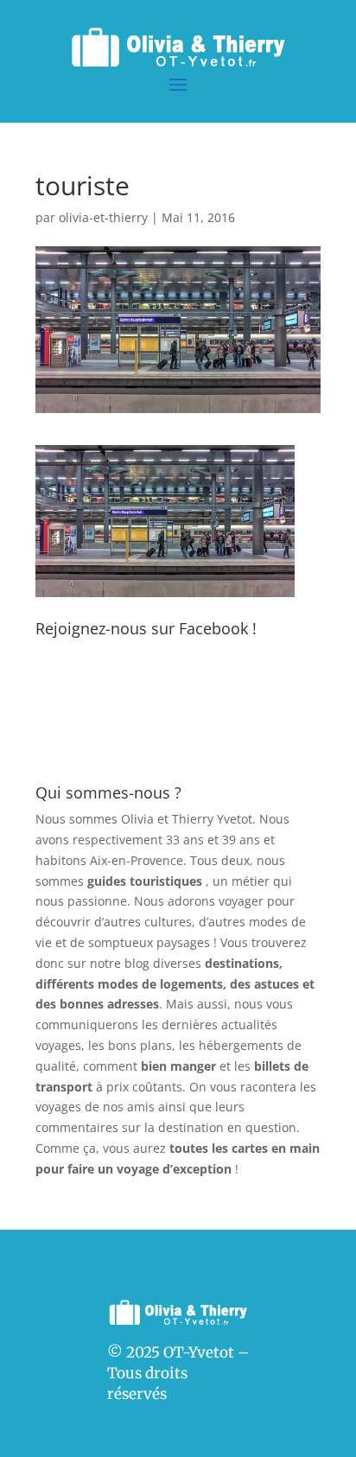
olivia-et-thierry (103, 217)
